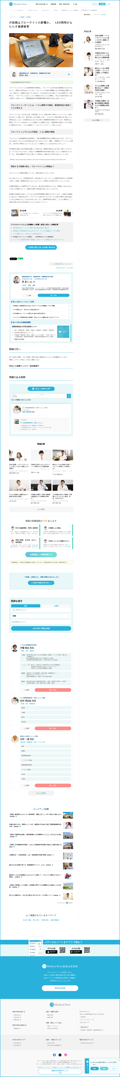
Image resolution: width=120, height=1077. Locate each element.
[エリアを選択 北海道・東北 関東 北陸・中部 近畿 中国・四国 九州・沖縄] (41, 616)
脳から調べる (46, 10)
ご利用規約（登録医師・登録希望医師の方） (92, 1030)
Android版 (16, 1045)
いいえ (114, 1068)
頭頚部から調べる (33, 10)
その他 (75, 4)
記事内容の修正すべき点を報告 (64, 268)
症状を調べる (17, 1017)
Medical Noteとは (84, 1011)
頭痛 (27, 95)
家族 (104, 1068)
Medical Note (51, 1043)
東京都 (22, 703)
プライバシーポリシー (86, 1019)
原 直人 (27, 282)
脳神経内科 (32, 703)
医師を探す (50, 1017)
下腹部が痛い (45, 920)
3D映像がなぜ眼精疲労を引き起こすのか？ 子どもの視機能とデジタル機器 (35, 231)
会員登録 (102, 4)
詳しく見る (52, 690)
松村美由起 (27, 412)
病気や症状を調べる (42, 4)
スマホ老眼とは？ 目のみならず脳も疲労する (26, 234)
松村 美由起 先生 (28, 700)
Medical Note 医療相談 (53, 1045)
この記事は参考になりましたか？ (62, 264)
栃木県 (24, 285)
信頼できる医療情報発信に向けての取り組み (92, 1014)
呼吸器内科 (30, 742)
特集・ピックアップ (52, 1026)
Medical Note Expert (86, 1043)
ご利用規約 (83, 1017)
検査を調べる (17, 1019)
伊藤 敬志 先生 (27, 648)
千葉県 (22, 650)
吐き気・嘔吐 (27, 920)
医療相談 (53, 4)
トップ (11, 10)
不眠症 (48, 122)
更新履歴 (103, 14)
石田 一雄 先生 (27, 739)
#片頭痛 (22, 17)
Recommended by (61, 902)
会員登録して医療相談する (41, 555)
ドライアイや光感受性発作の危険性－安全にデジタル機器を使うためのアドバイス (38, 239)
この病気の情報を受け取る (40, 583)
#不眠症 (28, 17)
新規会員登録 (60, 988)
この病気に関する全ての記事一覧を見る (41, 247)
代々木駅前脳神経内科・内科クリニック (31, 422)
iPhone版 (16, 1043)
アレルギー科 (41, 742)
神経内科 (32, 650)
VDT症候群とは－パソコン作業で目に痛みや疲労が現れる (30, 228)
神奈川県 (23, 742)
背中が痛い (36, 920)
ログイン (95, 4)
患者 (94, 1068)
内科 (27, 650)
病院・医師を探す (64, 4)
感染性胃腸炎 (55, 920)
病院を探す (50, 1015)
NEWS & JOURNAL (52, 1028)
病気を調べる (20, 10)
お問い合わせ (83, 1022)
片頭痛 (55, 10)
